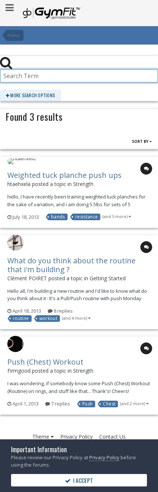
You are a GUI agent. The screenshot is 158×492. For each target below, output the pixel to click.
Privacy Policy (76, 436)
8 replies (63, 311)
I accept (82, 480)
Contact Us (112, 436)
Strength (83, 183)
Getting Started (108, 278)
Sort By (141, 141)
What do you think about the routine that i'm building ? (71, 265)
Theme (41, 436)
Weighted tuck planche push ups (64, 175)
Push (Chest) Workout (45, 362)
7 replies (60, 403)
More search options (32, 95)
